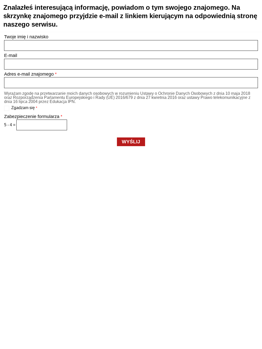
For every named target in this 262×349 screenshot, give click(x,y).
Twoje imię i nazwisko (26, 36)
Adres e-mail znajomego (30, 74)
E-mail (10, 55)
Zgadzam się (24, 108)
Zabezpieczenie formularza (33, 116)
